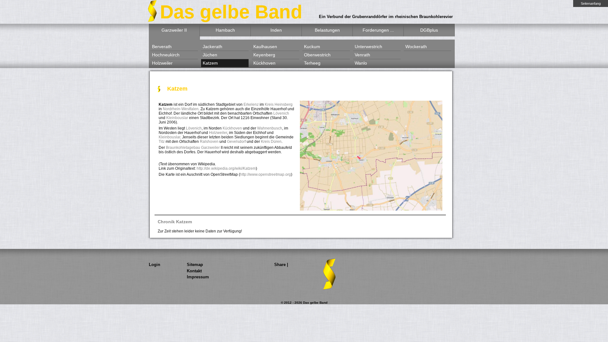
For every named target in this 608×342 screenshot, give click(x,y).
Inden (276, 30)
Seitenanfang (591, 3)
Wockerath (416, 46)
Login (154, 264)
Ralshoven (209, 141)
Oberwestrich (317, 54)
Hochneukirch (166, 54)
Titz (162, 141)
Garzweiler (210, 147)
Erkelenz (251, 104)
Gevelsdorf (236, 141)
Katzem (210, 63)
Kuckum (312, 46)
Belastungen (327, 30)
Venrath (362, 54)
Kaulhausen (265, 46)
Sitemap (195, 264)
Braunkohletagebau (183, 147)
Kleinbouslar (177, 118)
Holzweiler (162, 63)
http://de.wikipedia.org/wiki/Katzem (226, 168)
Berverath (162, 46)
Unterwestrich (368, 46)
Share (280, 264)
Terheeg (312, 63)
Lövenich (281, 113)
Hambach (225, 30)
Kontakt (194, 271)
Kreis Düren (271, 141)
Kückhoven (264, 63)
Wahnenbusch (269, 128)
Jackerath (212, 46)
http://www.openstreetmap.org (265, 174)
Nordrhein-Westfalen (181, 109)
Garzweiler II (174, 30)
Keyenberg (264, 54)
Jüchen (210, 54)
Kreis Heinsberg (279, 104)
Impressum (198, 277)
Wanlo (361, 63)
